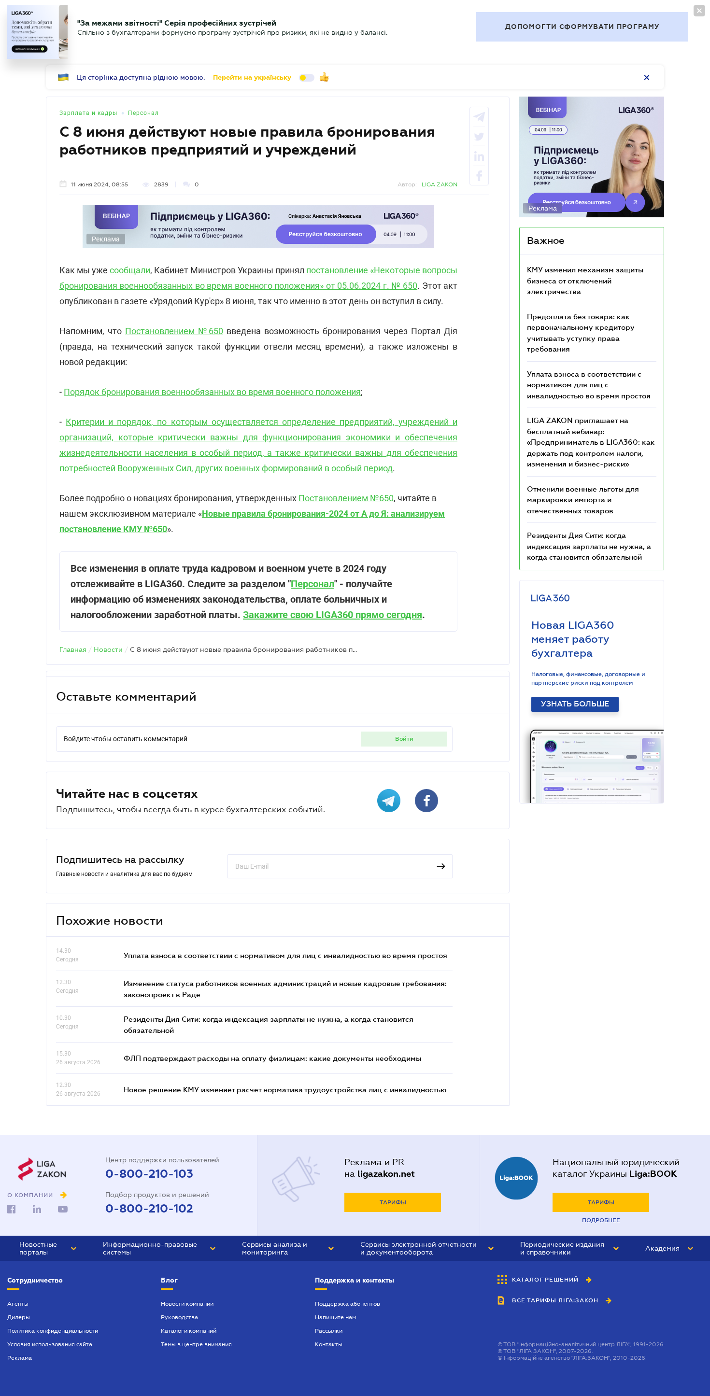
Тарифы (393, 1202)
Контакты (328, 1344)
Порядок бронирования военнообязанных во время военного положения (212, 392)
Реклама (19, 1357)
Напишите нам (335, 1317)
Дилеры (18, 1317)
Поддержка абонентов (347, 1303)
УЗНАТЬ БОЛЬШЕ (575, 704)
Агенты (17, 1303)
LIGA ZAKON (439, 184)
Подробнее (601, 1220)
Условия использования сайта (49, 1344)
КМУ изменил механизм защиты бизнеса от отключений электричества (585, 280)
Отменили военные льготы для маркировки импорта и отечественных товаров (583, 499)
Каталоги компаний (188, 1330)
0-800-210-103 (149, 1174)
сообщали (130, 270)
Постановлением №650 (174, 331)
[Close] (699, 10)
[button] (47, 1248)
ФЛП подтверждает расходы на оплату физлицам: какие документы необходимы (272, 1058)
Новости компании (187, 1303)
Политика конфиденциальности (52, 1330)
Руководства (179, 1317)
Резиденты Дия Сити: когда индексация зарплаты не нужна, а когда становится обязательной (589, 546)
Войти (404, 738)
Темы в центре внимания (196, 1344)
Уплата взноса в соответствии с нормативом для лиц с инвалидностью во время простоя (285, 955)
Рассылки (328, 1330)
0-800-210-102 (149, 1208)
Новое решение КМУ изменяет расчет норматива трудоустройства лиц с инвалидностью (285, 1089)
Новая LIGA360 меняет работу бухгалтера (572, 639)
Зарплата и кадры (88, 113)
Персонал (143, 113)
